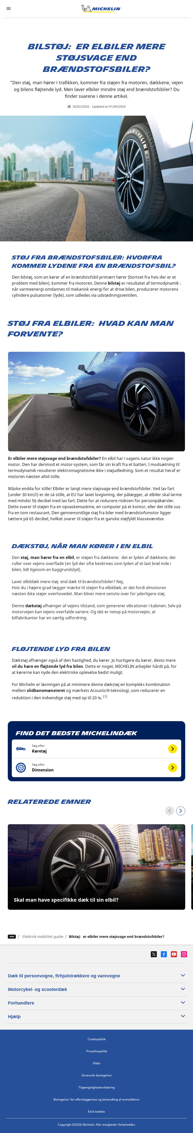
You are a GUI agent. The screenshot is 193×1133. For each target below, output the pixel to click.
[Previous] (169, 810)
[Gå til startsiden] (101, 8)
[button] (96, 748)
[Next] (180, 810)
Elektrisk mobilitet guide (42, 936)
